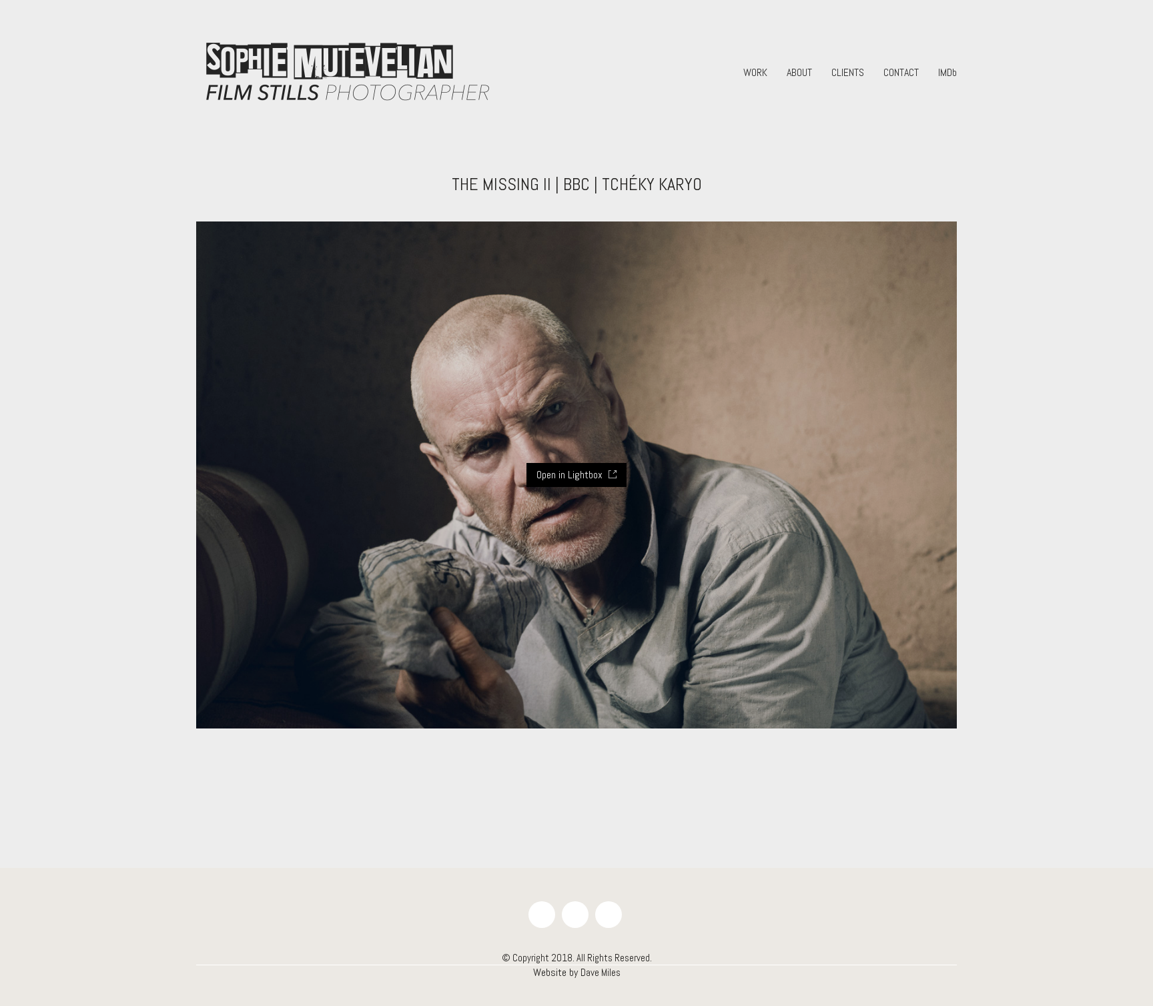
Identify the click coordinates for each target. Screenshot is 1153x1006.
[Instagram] (608, 914)
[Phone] (541, 914)
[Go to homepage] (346, 72)
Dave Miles (601, 972)
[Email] (575, 914)
